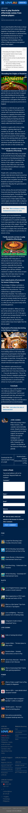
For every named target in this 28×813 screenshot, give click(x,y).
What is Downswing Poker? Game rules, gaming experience (15, 669)
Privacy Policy (7, 808)
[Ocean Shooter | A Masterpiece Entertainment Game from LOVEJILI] (3, 558)
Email (5, 501)
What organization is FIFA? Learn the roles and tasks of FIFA (15, 597)
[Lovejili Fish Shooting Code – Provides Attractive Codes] (3, 542)
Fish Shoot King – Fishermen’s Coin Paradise (16, 566)
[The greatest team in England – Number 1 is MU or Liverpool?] (3, 699)
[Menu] (2, 2)
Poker (3, 674)
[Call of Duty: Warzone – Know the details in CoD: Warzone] (3, 661)
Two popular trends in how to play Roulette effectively (12, 55)
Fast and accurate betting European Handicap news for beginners (14, 716)
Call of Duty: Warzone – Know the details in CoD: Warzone (15, 661)
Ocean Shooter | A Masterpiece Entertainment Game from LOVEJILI (14, 558)
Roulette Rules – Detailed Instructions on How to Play (13, 652)
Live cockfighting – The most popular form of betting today (14, 614)
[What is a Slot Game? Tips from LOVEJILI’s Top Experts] (3, 605)
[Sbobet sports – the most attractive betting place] (3, 708)
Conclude (5, 69)
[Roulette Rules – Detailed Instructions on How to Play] (3, 652)
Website (5, 509)
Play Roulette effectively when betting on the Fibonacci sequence (15, 66)
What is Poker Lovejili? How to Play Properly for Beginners (16, 683)
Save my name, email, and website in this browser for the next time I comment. (13, 519)
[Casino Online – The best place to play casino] (3, 644)
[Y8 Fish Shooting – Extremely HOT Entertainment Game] (3, 575)
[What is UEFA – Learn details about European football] (3, 691)
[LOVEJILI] (11, 2)
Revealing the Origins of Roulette (12, 52)
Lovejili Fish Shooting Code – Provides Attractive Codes (14, 542)
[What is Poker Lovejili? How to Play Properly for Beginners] (3, 683)
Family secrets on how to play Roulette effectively (14, 59)
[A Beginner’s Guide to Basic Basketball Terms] (3, 622)
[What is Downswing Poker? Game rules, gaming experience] (3, 669)
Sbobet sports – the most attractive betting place (13, 708)
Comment (6, 480)
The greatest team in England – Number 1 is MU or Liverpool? (15, 700)
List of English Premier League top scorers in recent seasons (15, 589)
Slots (3, 580)
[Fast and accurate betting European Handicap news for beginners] (3, 716)
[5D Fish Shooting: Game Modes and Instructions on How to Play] (3, 550)
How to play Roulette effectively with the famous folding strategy (15, 62)
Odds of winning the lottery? (13, 635)
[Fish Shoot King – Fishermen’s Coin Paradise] (3, 566)
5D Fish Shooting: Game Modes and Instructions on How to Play (15, 550)
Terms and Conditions (18, 808)
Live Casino (4, 8)
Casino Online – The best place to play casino (15, 644)
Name (5, 494)
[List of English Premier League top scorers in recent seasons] (3, 589)
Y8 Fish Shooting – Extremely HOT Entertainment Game (15, 575)
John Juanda (18, 20)
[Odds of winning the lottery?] (3, 636)
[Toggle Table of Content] (23, 49)
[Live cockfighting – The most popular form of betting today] (3, 613)
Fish (2, 533)
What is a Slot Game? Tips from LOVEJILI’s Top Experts (15, 605)
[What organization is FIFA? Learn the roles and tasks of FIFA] (3, 597)
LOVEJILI (20, 40)
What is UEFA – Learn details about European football (16, 691)
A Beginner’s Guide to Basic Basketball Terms (13, 622)
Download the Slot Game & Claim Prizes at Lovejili (7, 460)
